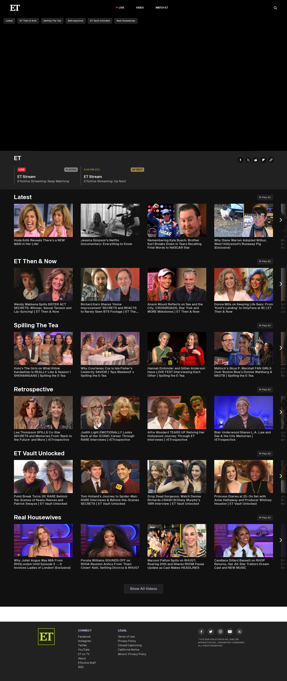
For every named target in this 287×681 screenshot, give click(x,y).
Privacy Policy (127, 641)
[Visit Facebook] (201, 632)
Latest (9, 20)
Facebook (84, 637)
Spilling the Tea (52, 20)
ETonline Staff (87, 663)
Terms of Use (126, 637)
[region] (143, 88)
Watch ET (162, 8)
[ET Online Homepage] (15, 8)
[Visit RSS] (239, 632)
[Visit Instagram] (220, 632)
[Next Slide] (282, 221)
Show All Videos (143, 588)
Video (140, 8)
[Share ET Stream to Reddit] (255, 160)
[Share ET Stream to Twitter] (248, 160)
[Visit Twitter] (210, 632)
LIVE (121, 8)
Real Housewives (126, 20)
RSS (81, 667)
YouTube (83, 650)
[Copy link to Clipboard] (271, 160)
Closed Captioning (130, 645)
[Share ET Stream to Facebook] (240, 160)
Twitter (82, 645)
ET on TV (84, 654)
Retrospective (75, 20)
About (82, 659)
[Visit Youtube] (230, 631)
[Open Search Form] (275, 8)
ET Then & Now (28, 20)
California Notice (128, 650)
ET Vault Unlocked (100, 20)
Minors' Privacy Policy (132, 654)
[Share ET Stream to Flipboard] (263, 160)
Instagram (84, 641)
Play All (266, 197)
